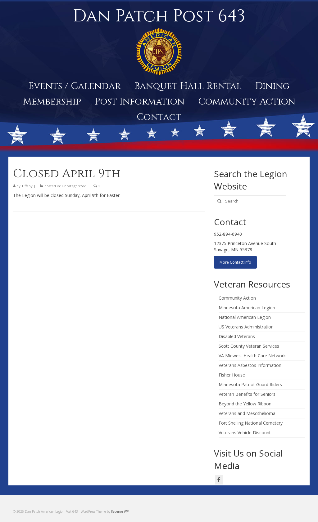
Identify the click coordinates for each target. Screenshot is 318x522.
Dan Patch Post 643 (159, 16)
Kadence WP (120, 511)
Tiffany (27, 186)
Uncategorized (74, 186)
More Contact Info (235, 262)
